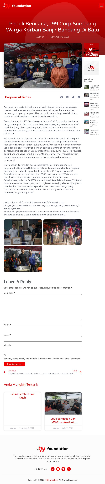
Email (7, 335)
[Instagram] (53, 469)
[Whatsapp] (69, 469)
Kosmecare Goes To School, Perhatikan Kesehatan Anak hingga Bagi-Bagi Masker (95, 131)
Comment (9, 293)
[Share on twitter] (73, 97)
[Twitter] (63, 469)
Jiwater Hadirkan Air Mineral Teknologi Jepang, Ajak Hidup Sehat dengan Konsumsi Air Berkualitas (95, 122)
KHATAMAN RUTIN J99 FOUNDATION (96, 95)
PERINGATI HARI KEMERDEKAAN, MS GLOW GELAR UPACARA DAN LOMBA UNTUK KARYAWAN (97, 114)
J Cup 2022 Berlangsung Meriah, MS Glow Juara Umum (95, 104)
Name (7, 325)
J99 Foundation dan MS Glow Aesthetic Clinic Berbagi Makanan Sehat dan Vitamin (63, 420)
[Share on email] (79, 97)
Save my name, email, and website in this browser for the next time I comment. (42, 359)
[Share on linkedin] (67, 97)
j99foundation (51, 480)
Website (8, 345)
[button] (101, 5)
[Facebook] (58, 469)
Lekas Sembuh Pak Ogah (22, 396)
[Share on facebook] (61, 97)
